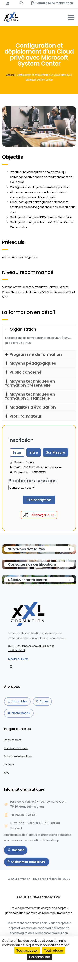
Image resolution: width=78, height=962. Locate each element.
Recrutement (12, 740)
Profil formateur (26, 416)
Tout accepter (27, 950)
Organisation (23, 329)
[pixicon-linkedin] (11, 666)
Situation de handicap (18, 756)
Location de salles (16, 748)
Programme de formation (36, 354)
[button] (39, 329)
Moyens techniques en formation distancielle (30, 396)
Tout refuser (53, 950)
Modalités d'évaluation (33, 407)
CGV (17, 646)
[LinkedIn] (7, 3)
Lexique (9, 764)
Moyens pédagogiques (33, 363)
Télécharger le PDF (42, 515)
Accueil (10, 74)
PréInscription (39, 499)
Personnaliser (39, 957)
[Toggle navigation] (71, 17)
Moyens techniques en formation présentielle (30, 383)
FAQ (6, 772)
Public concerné (26, 372)
